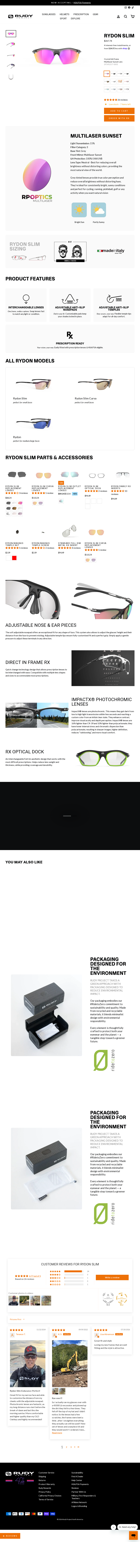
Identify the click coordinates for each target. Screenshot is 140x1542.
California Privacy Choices (50, 1496)
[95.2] (121, 1298)
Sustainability (77, 1473)
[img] (16, 1330)
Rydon (17, 437)
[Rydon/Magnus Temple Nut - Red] (14, 558)
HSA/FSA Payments (80, 1484)
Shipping (42, 1476)
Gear (95, 14)
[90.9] (108, 1298)
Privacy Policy (45, 1492)
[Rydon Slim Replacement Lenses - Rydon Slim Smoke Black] (8, 503)
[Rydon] (70, 422)
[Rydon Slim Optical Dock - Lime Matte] (99, 501)
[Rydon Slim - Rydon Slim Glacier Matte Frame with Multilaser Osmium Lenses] (26, 913)
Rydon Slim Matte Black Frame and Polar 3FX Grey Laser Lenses (126, 73)
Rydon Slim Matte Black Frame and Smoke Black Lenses (113, 73)
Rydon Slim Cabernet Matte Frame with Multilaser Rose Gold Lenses (120, 89)
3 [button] (71, 1447)
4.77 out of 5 (35, 1276)
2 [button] (66, 1447)
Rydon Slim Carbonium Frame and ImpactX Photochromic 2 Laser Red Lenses (126, 81)
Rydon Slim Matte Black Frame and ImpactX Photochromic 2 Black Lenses (120, 73)
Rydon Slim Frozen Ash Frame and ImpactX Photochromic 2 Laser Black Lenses (113, 81)
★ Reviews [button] (10, 1536)
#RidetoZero (97, 1004)
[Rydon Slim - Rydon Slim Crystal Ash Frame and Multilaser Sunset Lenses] (8, 908)
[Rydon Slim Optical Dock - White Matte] (87, 501)
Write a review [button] (112, 1277)
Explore (75, 18)
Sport (63, 18)
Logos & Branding (79, 1506)
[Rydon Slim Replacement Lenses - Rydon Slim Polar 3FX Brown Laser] (14, 508)
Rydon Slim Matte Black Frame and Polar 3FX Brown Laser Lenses (107, 81)
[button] (111, 99)
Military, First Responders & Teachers (84, 1497)
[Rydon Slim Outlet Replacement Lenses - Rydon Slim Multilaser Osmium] (61, 501)
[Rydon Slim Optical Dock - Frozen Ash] (93, 501)
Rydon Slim (20, 398)
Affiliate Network (79, 1502)
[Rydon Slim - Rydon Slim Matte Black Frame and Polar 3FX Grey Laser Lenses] (26, 908)
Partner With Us (79, 1492)
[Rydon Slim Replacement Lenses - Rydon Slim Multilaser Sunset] (20, 503)
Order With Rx (119, 118)
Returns (42, 1480)
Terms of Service (46, 1499)
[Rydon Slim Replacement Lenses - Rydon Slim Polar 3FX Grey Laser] (8, 508)
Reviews (75, 1488)
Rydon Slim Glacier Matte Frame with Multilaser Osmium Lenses (107, 89)
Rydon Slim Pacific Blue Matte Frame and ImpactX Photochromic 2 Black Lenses (113, 89)
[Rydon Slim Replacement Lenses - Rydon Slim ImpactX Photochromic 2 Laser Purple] (20, 513)
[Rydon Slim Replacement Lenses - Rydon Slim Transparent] (14, 503)
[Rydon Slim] (39, 384)
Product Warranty (47, 1484)
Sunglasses (49, 14)
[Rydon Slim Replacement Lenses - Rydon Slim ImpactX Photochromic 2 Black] (20, 508)
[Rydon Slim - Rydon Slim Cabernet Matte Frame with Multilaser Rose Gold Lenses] (8, 918)
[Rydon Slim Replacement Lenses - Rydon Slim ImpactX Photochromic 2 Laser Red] (14, 513)
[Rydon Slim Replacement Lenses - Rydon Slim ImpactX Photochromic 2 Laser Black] (8, 513)
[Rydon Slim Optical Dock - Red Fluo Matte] (87, 506)
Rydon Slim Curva (85, 398)
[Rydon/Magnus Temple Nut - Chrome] (8, 558)
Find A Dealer (77, 1476)
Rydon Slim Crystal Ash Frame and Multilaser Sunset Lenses (107, 73)
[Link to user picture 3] (62, 1391)
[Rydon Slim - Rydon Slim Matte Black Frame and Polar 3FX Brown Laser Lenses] (32, 908)
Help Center (77, 1480)
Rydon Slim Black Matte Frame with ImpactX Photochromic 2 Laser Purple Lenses (126, 89)
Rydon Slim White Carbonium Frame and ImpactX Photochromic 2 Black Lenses (120, 81)
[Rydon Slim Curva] (101, 384)
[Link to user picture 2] (55, 1391)
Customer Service (46, 1473)
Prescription (81, 14)
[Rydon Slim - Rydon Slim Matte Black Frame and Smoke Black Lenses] (14, 908)
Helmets (64, 14)
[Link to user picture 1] (28, 1363)
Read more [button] (57, 1432)
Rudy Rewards (45, 1488)
